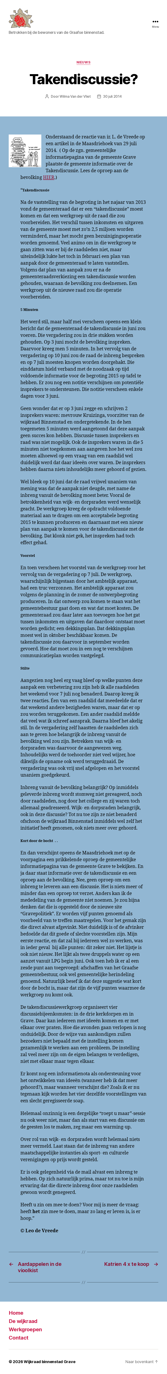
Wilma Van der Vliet (75, 96)
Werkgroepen (25, 1329)
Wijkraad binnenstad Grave (49, 1361)
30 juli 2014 (112, 96)
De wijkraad (23, 1321)
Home (16, 1313)
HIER (48, 178)
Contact (18, 1338)
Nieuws (83, 62)
